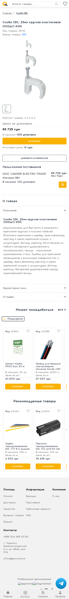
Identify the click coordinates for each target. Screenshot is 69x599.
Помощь (9, 489)
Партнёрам (33, 502)
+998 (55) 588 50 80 (15, 536)
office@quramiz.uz (14, 558)
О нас (55, 496)
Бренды (31, 496)
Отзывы (8, 296)
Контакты (10, 530)
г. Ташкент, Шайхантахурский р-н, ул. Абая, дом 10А (14, 548)
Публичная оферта (38, 509)
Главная (7, 13)
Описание (10, 210)
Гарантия (9, 509)
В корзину (34, 141)
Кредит (8, 521)
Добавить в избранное (34, 158)
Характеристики (14, 288)
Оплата (8, 496)
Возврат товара (13, 515)
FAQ (28, 515)
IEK (24, 34)
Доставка (9, 502)
